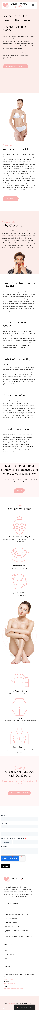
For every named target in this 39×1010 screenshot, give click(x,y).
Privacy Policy (9, 954)
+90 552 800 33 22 (9, 979)
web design (11, 1003)
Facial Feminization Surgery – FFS (16, 914)
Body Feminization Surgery (14, 910)
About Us (8, 959)
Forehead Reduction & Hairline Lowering (18, 936)
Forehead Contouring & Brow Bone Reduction (16, 931)
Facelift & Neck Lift (11, 922)
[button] (32, 5)
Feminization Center (25, 999)
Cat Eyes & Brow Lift (11, 918)
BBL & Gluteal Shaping (12, 926)
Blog (6, 950)
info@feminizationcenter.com (13, 988)
